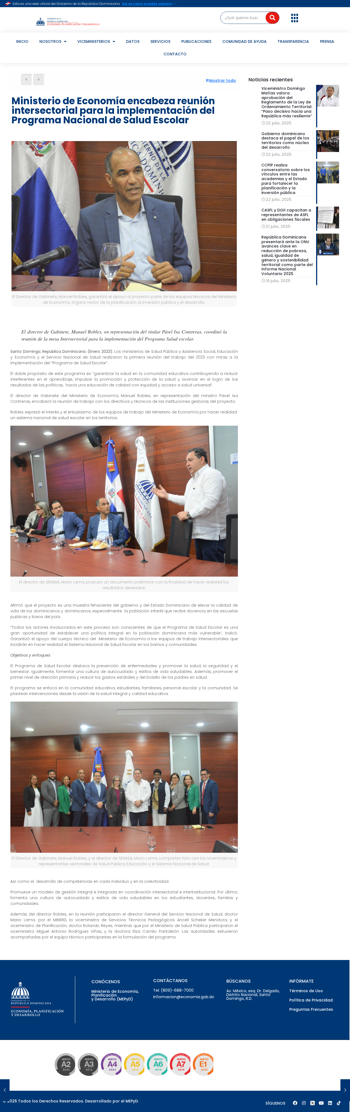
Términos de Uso (306, 991)
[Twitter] (312, 1103)
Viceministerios (93, 41)
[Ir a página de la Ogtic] (63, 1077)
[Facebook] (295, 1103)
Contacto (175, 54)
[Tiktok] (338, 1103)
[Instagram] (303, 1103)
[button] (294, 17)
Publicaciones (196, 41)
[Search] (272, 17)
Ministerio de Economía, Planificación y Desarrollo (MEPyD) (115, 995)
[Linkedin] (330, 1103)
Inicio (22, 41)
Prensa (327, 41)
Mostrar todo (222, 80)
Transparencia (293, 41)
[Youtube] (321, 1103)
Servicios (160, 41)
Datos (132, 41)
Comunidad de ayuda (244, 41)
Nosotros (50, 41)
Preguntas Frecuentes (311, 1009)
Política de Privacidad (311, 1000)
